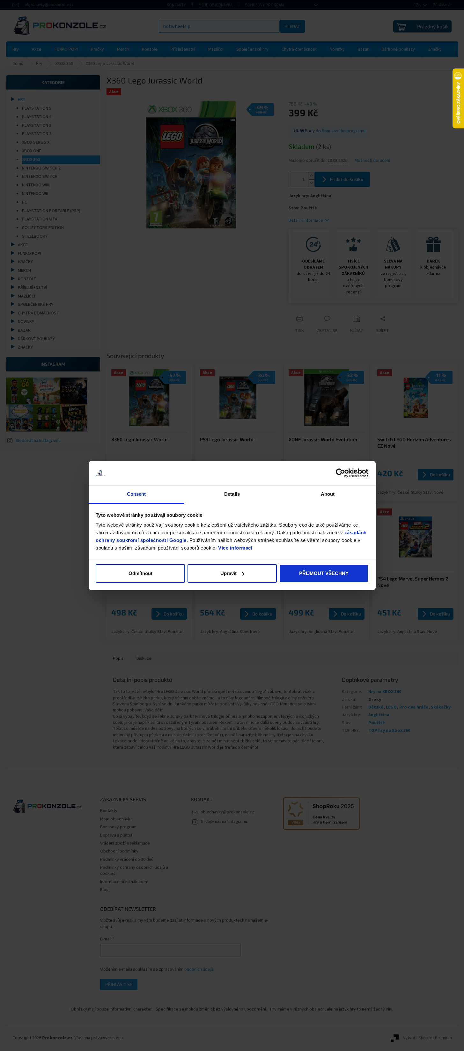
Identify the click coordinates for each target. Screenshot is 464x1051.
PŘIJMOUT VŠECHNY (324, 573)
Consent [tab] (136, 494)
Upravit (228, 573)
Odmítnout (140, 573)
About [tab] (328, 494)
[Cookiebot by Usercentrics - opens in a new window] (340, 473)
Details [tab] (232, 494)
